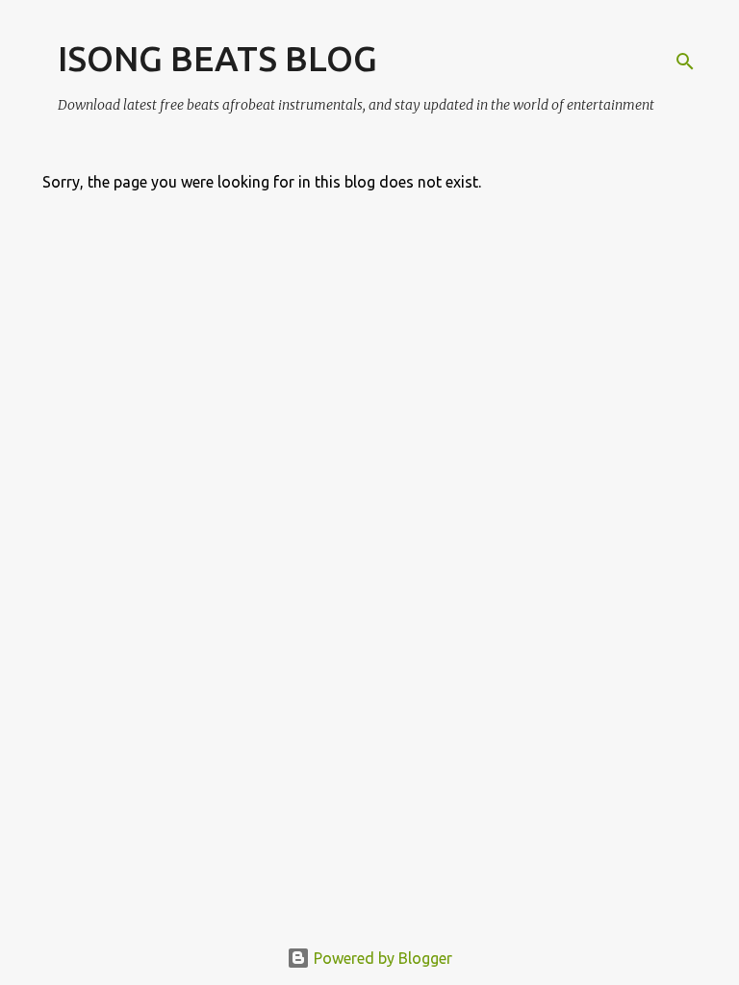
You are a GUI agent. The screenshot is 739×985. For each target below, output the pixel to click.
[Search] (685, 61)
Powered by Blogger (381, 958)
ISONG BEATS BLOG (217, 58)
